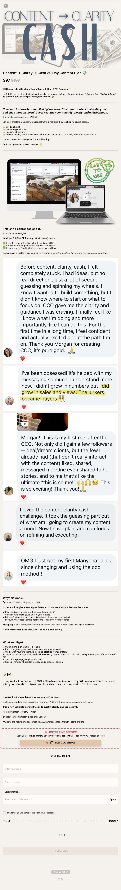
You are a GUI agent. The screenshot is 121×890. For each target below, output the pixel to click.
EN (61, 879)
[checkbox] (60, 738)
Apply (113, 799)
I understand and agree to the (21, 813)
